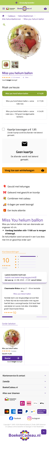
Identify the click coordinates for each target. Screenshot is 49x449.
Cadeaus (11, 15)
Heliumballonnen (25, 15)
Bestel (7, 358)
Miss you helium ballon (34, 19)
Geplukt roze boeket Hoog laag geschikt (20, 277)
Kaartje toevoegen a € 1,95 (21, 129)
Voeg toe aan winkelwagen (19, 170)
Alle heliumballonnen (11, 19)
